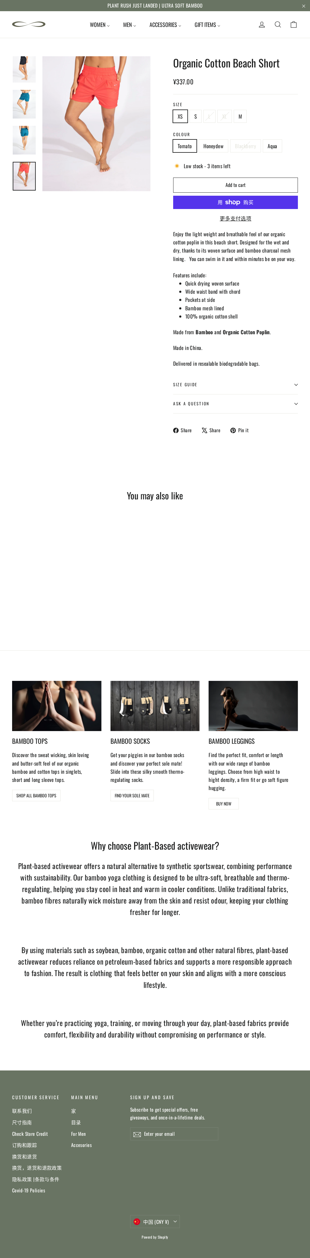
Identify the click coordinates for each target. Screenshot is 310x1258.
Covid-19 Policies (28, 1190)
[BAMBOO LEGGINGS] (253, 706)
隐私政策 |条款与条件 (36, 1179)
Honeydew (213, 146)
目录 (76, 1122)
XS (180, 116)
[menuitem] (100, 24)
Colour (181, 134)
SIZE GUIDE (185, 384)
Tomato (185, 146)
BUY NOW (223, 803)
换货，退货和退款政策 (37, 1167)
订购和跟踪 (24, 1145)
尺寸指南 (22, 1122)
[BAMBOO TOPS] (56, 706)
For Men (78, 1133)
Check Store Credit (30, 1133)
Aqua (272, 146)
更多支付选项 (236, 218)
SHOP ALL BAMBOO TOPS (36, 795)
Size (178, 104)
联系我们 (22, 1110)
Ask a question (191, 403)
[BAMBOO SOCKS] (155, 706)
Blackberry (245, 146)
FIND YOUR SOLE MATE (132, 795)
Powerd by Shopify (155, 1237)
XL (224, 116)
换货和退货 (24, 1156)
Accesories (81, 1145)
